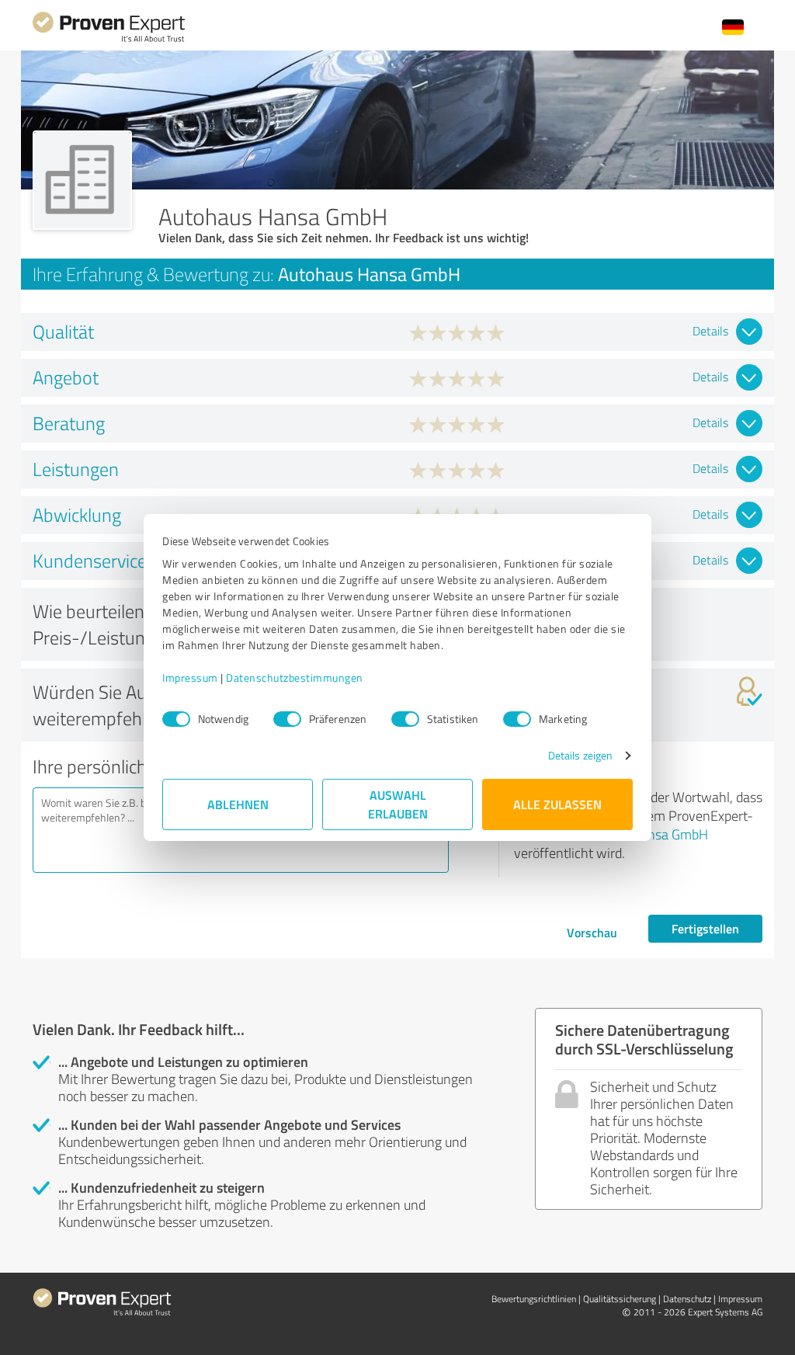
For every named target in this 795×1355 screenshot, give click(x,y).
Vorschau (592, 932)
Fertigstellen (705, 928)
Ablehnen (238, 804)
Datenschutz (687, 1298)
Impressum (190, 677)
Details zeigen (580, 755)
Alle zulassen (557, 804)
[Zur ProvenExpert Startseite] (109, 40)
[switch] (287, 719)
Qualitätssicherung (619, 1298)
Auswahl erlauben (398, 804)
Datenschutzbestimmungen (294, 677)
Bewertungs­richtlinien (533, 1298)
